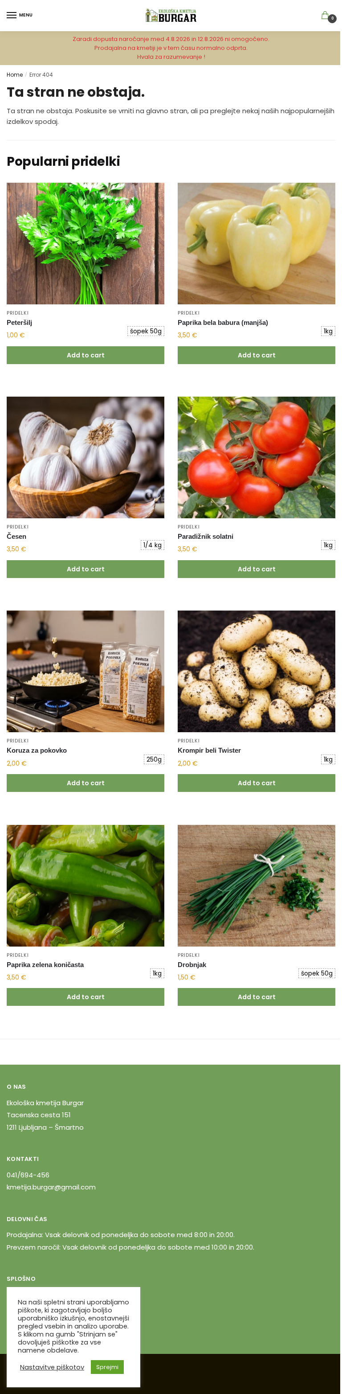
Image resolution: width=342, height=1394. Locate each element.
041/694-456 (28, 1175)
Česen (16, 536)
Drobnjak (192, 964)
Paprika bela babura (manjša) (223, 322)
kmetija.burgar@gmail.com (51, 1187)
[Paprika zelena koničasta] (85, 886)
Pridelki (18, 312)
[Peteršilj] (85, 243)
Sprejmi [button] (107, 1367)
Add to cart (86, 355)
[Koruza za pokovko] (85, 671)
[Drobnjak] (256, 886)
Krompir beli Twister (209, 750)
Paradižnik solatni (205, 536)
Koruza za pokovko (37, 750)
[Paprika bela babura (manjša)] (256, 243)
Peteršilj (19, 322)
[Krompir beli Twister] (256, 671)
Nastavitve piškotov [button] (52, 1367)
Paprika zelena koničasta (45, 964)
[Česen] (85, 457)
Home (15, 74)
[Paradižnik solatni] (256, 457)
